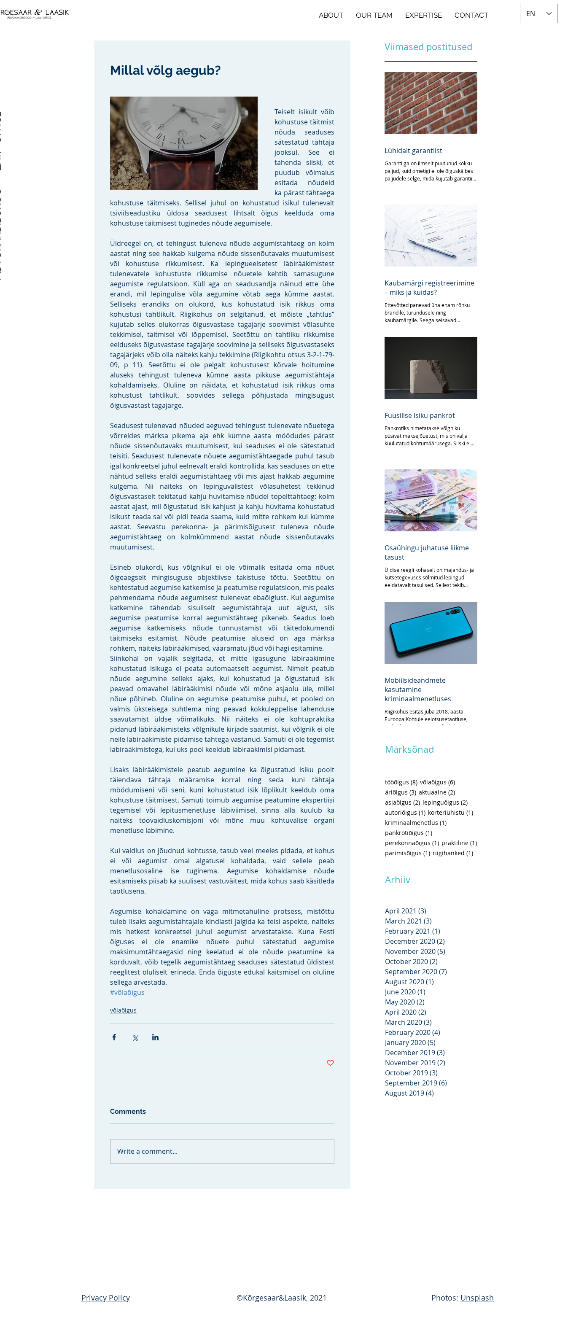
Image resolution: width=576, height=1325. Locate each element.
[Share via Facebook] (114, 1037)
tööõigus (401, 782)
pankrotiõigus (408, 832)
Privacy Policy (105, 1298)
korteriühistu (450, 812)
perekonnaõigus (412, 842)
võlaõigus (123, 1010)
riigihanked (453, 852)
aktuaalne (437, 792)
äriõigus (400, 792)
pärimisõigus (407, 852)
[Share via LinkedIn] (155, 1037)
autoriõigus (405, 812)
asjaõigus (402, 802)
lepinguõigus (445, 802)
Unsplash (477, 1298)
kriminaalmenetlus (416, 822)
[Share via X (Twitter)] (135, 1037)
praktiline (459, 842)
